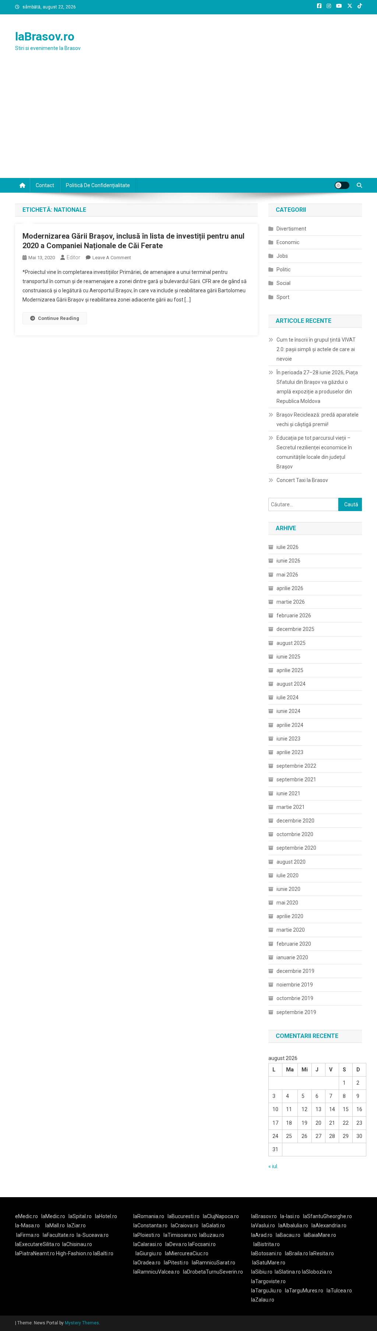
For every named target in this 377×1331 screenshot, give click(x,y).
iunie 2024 (288, 711)
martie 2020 (290, 930)
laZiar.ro (76, 1225)
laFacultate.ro (58, 1235)
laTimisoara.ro (180, 1235)
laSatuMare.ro (268, 1263)
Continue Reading (58, 318)
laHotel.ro (106, 1216)
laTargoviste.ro (268, 1281)
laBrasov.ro (44, 36)
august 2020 (291, 862)
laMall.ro (55, 1225)
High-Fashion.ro (74, 1253)
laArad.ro (261, 1235)
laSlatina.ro (288, 1272)
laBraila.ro (296, 1253)
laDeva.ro (176, 1244)
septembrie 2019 (296, 1012)
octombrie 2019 (294, 998)
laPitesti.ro (176, 1263)
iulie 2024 (287, 697)
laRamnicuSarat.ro (213, 1263)
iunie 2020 (288, 889)
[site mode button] (342, 185)
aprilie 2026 (289, 588)
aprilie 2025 (289, 670)
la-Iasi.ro (290, 1216)
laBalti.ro (103, 1253)
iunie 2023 (288, 739)
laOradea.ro (147, 1263)
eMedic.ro (26, 1216)
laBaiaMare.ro (320, 1235)
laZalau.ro (262, 1300)
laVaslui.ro (264, 1225)
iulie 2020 (287, 875)
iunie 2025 (288, 657)
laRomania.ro (148, 1216)
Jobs (282, 256)
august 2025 (291, 643)
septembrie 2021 (296, 779)
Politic (283, 269)
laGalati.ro (213, 1225)
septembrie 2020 (296, 848)
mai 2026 (287, 575)
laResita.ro (321, 1253)
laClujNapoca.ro (221, 1216)
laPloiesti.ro (146, 1235)
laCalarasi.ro (147, 1244)
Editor (73, 257)
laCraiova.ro (184, 1225)
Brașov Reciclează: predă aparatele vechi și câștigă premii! (317, 419)
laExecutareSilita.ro (37, 1244)
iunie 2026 (288, 561)
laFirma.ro (27, 1235)
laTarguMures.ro (304, 1290)
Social (283, 283)
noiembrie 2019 (294, 985)
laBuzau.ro (211, 1235)
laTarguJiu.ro (268, 1290)
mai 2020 (287, 903)
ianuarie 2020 (292, 957)
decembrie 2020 (295, 821)
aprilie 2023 (289, 752)
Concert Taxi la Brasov (302, 480)
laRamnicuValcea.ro (156, 1272)
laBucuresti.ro (184, 1216)
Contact (45, 185)
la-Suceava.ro (93, 1235)
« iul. (273, 1166)
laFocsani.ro (202, 1244)
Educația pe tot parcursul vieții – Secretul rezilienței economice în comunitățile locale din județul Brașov (314, 452)
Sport (282, 297)
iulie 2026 (287, 547)
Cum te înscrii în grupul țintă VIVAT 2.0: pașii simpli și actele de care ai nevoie (316, 349)
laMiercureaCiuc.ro (186, 1253)
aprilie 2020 (289, 916)
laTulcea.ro (339, 1290)
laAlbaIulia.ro (293, 1225)
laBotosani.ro (266, 1253)
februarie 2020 (293, 944)
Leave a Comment (111, 257)
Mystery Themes (82, 1322)
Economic (287, 242)
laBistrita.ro (266, 1244)
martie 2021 (290, 807)
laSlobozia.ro (317, 1272)
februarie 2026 (293, 615)
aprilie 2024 (289, 725)
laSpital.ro (80, 1216)
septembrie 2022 (296, 766)
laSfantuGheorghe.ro (327, 1216)
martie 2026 (290, 602)
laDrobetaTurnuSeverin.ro (213, 1272)
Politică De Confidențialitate (98, 185)
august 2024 (291, 684)
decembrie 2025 (295, 629)
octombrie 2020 (294, 834)
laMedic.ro (53, 1216)
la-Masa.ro (27, 1225)
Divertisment (291, 229)
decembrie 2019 (295, 971)
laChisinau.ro (77, 1244)
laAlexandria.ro (328, 1225)
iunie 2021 (288, 793)
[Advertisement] (188, 122)
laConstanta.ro (150, 1225)
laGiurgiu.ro (150, 1253)
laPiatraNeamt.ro (35, 1253)
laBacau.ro (288, 1235)
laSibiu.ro (261, 1272)
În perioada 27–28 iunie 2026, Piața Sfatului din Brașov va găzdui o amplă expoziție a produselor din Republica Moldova (317, 387)
